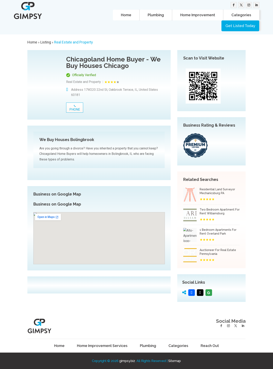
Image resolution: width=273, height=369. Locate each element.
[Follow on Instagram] (249, 5)
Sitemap (174, 361)
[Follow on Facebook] (234, 5)
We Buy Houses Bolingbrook (66, 139)
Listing (45, 42)
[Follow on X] (241, 5)
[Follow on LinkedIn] (256, 5)
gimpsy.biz (127, 361)
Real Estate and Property (73, 42)
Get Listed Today (240, 26)
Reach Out (210, 345)
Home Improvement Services (102, 345)
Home (126, 15)
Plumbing (156, 15)
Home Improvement (197, 15)
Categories (241, 15)
